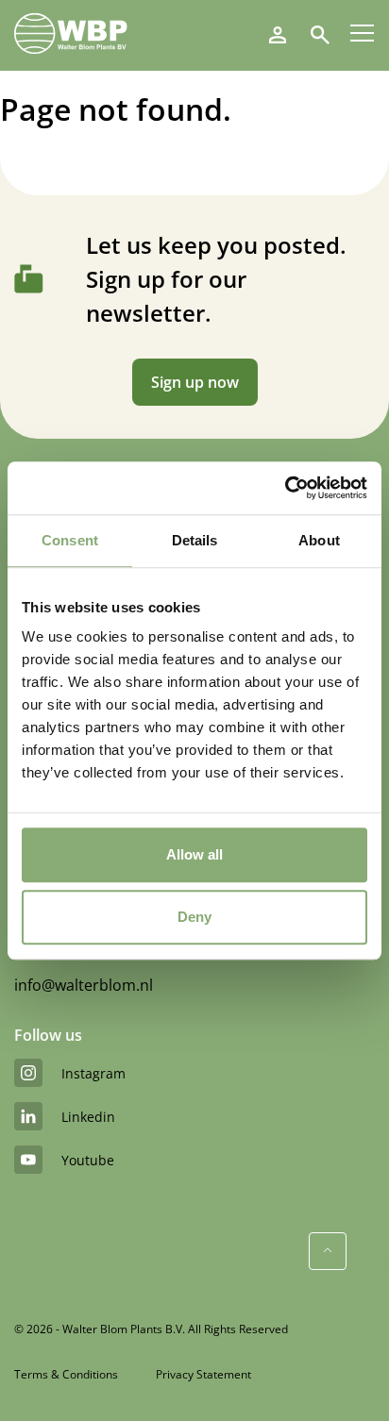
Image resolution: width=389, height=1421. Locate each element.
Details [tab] (195, 540)
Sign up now (195, 382)
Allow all (194, 854)
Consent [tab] (70, 540)
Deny (194, 917)
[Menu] (362, 33)
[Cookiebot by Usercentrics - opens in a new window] (284, 488)
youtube (87, 1160)
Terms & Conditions (66, 1374)
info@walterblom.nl (83, 985)
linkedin (88, 1117)
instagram (93, 1073)
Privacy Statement (203, 1374)
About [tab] (319, 540)
